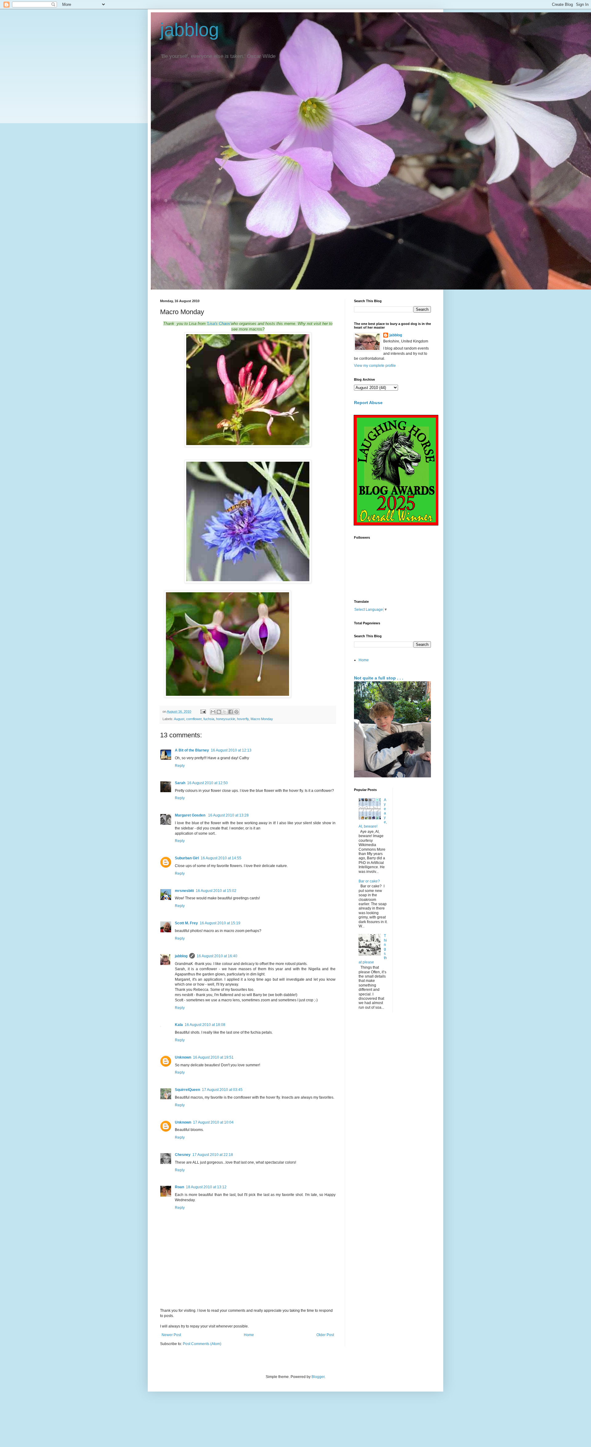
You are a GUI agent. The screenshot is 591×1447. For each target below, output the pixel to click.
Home (249, 1335)
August (179, 719)
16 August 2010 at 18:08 (205, 1025)
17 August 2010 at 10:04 (213, 1122)
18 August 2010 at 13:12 (206, 1187)
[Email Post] (203, 711)
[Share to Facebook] (230, 712)
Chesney (183, 1155)
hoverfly (243, 719)
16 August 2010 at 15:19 (220, 923)
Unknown (183, 1057)
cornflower (194, 719)
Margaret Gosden (190, 815)
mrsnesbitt (184, 891)
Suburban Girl (187, 858)
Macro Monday (262, 719)
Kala (179, 1025)
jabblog (189, 29)
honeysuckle (225, 719)
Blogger (318, 1377)
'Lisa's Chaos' (219, 323)
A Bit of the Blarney (192, 750)
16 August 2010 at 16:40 (217, 956)
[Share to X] (225, 712)
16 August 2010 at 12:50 (207, 783)
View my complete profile (375, 365)
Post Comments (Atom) (202, 1344)
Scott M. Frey (186, 923)
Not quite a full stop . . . (378, 677)
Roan (179, 1187)
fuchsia (208, 719)
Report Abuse (368, 402)
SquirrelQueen (187, 1090)
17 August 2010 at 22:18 (212, 1155)
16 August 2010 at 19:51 (213, 1057)
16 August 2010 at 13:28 (228, 815)
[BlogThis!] (219, 712)
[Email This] (213, 712)
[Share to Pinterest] (236, 712)
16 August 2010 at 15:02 (216, 891)
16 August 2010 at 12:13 (231, 750)
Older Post (325, 1335)
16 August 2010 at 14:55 (221, 858)
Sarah (180, 783)
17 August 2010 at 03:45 (222, 1090)
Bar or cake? (369, 881)
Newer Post (171, 1335)
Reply (180, 766)
